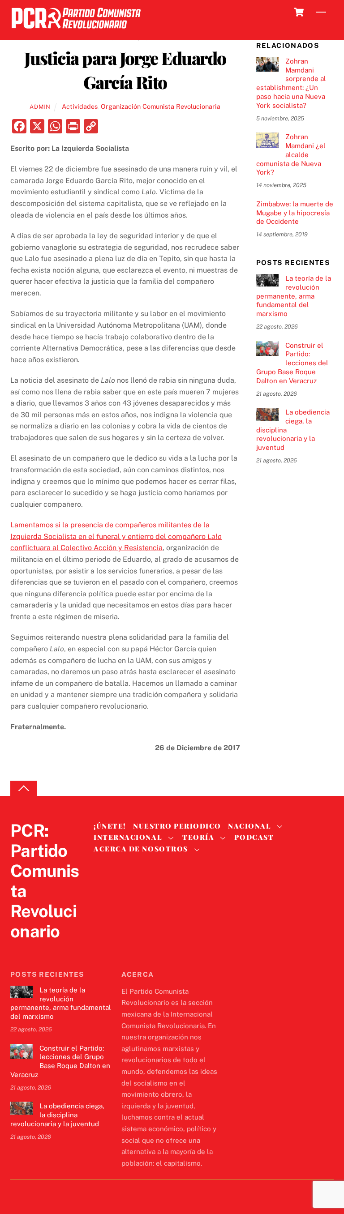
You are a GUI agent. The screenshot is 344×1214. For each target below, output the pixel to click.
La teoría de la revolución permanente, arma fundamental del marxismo (293, 295)
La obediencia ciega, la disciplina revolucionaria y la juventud (293, 429)
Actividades (80, 106)
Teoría (198, 837)
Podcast (254, 837)
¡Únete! (110, 825)
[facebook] (41, 949)
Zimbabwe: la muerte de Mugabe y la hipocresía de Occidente (294, 213)
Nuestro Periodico (177, 825)
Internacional (128, 837)
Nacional (249, 825)
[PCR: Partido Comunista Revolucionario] (76, 31)
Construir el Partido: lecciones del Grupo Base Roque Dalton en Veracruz (292, 363)
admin (40, 106)
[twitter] (19, 949)
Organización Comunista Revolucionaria (160, 106)
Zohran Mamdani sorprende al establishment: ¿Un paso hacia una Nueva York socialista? (291, 83)
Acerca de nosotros (141, 848)
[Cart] (299, 12)
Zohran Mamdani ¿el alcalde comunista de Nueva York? (291, 154)
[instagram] (62, 949)
